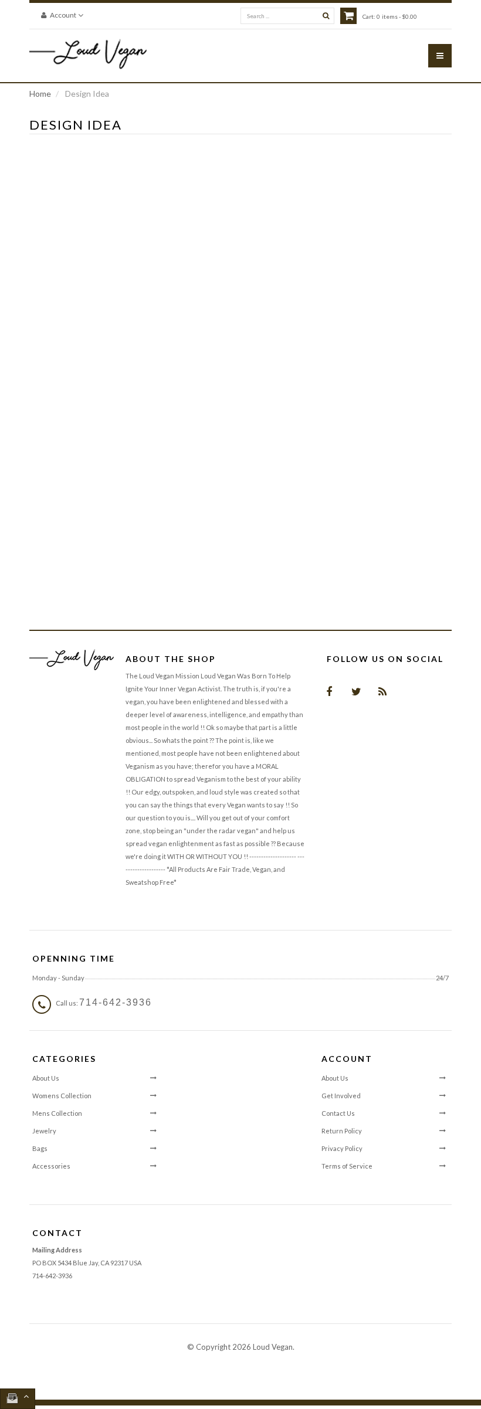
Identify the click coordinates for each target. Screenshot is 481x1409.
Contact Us (338, 1113)
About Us (45, 1078)
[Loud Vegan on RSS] (382, 691)
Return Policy (341, 1131)
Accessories (51, 1166)
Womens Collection (62, 1095)
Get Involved (341, 1095)
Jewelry (44, 1131)
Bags (40, 1148)
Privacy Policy (342, 1148)
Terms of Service (346, 1166)
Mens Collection (57, 1113)
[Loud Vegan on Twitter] (355, 691)
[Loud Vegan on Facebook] (328, 691)
